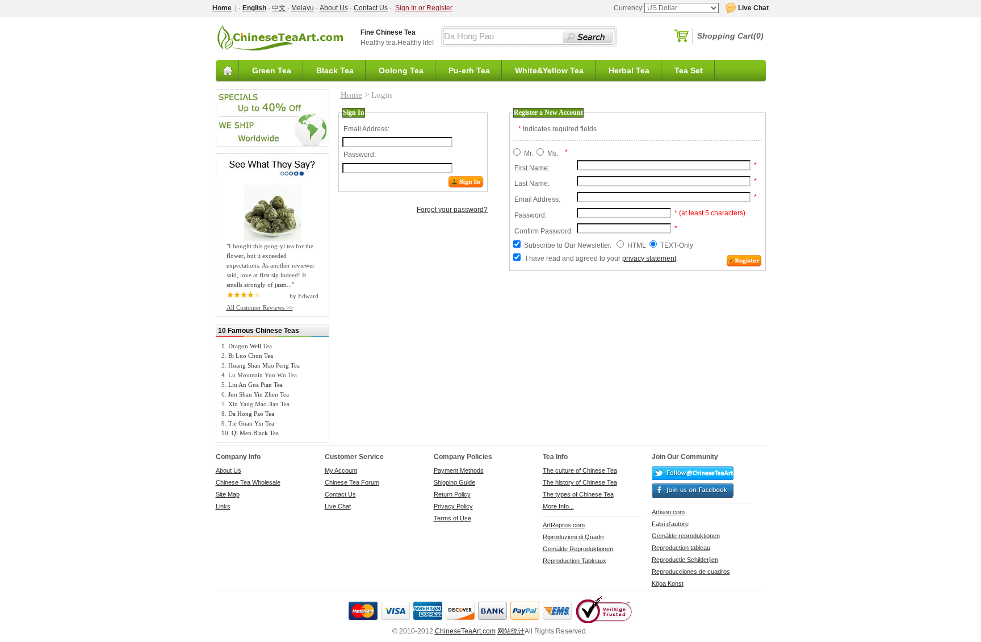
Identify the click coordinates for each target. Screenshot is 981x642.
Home (351, 94)
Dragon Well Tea (250, 346)
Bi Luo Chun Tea (250, 355)
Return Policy (452, 494)
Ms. (552, 153)
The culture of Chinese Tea (580, 470)
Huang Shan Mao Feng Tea (264, 365)
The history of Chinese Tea (580, 482)
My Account (341, 470)
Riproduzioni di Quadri (573, 536)
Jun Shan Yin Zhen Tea (258, 394)
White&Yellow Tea (549, 70)
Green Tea (271, 70)
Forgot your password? (452, 210)
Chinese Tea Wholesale (248, 482)
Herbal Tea (629, 70)
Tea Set (688, 70)
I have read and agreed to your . (602, 258)
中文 (279, 8)
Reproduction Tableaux (574, 560)
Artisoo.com (668, 511)
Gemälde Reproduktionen (578, 548)
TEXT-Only (676, 245)
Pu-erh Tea (469, 70)
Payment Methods (459, 470)
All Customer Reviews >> (260, 307)
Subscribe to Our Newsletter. (567, 245)
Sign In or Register (423, 8)
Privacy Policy (453, 506)
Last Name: (532, 183)
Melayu (302, 8)
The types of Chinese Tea (578, 494)
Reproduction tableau (681, 547)
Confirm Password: (543, 231)
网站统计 (511, 631)
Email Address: (366, 129)
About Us (334, 8)
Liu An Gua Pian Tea (255, 384)
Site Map (228, 494)
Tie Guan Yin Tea (251, 423)
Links (223, 506)
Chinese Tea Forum (352, 482)
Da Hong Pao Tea (251, 413)
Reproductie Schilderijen (685, 559)
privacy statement (649, 258)
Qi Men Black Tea (255, 433)
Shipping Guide (454, 482)
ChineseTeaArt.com (465, 631)
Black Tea (335, 70)
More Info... (558, 506)
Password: (359, 155)
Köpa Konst (668, 583)
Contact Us (371, 8)
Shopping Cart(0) (730, 35)
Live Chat (338, 506)
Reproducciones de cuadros (691, 571)
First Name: (532, 168)
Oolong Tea (401, 70)
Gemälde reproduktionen (686, 535)
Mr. (528, 153)
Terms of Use (452, 518)
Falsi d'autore (670, 523)
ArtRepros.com (564, 525)
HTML (636, 245)
